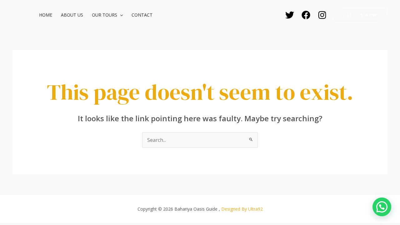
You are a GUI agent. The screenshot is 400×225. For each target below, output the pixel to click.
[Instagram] (322, 15)
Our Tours (104, 15)
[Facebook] (306, 15)
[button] (120, 15)
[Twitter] (289, 15)
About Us (72, 15)
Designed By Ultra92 (242, 209)
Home (45, 15)
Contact (142, 15)
